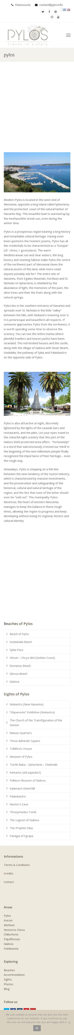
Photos (8, 984)
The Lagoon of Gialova (24, 820)
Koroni (8, 920)
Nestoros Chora (14, 930)
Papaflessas (12, 939)
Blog (7, 989)
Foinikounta (11, 948)
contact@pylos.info (51, 5)
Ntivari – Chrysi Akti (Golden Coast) (32, 658)
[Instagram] (52, 17)
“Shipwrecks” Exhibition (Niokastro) (32, 712)
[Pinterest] (55, 11)
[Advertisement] (37, 106)
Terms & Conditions (17, 865)
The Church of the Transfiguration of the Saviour (36, 722)
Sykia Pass (16, 650)
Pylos (7, 915)
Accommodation (14, 975)
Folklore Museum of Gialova (28, 780)
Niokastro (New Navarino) (26, 704)
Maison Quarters (21, 733)
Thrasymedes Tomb (23, 812)
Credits (8, 873)
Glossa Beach (18, 673)
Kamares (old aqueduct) (25, 772)
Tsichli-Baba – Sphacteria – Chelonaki (33, 764)
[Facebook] (49, 11)
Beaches (9, 970)
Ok (37, 1028)
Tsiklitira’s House (21, 748)
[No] (69, 1022)
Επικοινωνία (22, 5)
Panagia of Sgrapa (21, 836)
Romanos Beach (20, 666)
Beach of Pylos (19, 634)
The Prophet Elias (21, 828)
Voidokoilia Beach (21, 642)
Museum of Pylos (21, 756)
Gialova (14, 681)
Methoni (9, 925)
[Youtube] (58, 17)
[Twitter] (43, 11)
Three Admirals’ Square (25, 741)
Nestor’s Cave (19, 804)
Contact (9, 882)
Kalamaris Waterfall (22, 788)
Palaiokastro (18, 796)
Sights (8, 979)
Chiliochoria (11, 934)
